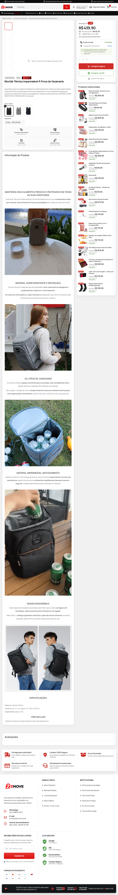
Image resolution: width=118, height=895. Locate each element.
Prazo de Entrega (88, 801)
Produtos (49, 13)
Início (42, 13)
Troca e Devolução (89, 811)
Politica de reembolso (90, 790)
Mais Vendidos (58, 13)
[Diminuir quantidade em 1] (79, 59)
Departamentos (31, 13)
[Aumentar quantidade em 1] (87, 59)
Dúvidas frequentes (81, 13)
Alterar (110, 46)
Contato (91, 13)
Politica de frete (88, 796)
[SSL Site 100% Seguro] (44, 848)
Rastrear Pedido (50, 790)
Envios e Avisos (88, 806)
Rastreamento (69, 13)
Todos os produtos (20, 18)
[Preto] (8, 110)
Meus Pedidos (49, 785)
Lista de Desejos (50, 796)
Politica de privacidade (91, 785)
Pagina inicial (6, 18)
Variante (7, 119)
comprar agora (98, 66)
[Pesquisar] (66, 7)
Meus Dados (49, 801)
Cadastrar (19, 855)
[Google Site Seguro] (44, 841)
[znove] (15, 786)
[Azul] (28, 110)
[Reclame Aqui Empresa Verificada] (44, 855)
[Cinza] (18, 110)
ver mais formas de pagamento (89, 36)
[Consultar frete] (22, 13)
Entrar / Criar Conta (51, 806)
